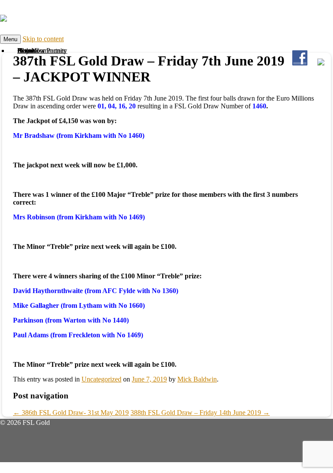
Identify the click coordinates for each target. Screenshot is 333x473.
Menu (10, 39)
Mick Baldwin (197, 379)
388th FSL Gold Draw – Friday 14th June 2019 (200, 412)
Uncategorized (101, 379)
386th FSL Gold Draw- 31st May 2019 (71, 412)
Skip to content (43, 38)
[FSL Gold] (3, 17)
